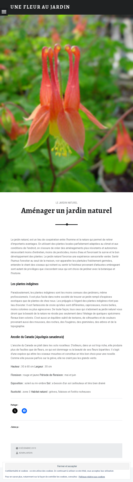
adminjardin (25, 453)
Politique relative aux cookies (92, 477)
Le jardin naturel (67, 202)
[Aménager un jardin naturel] (66, 16)
